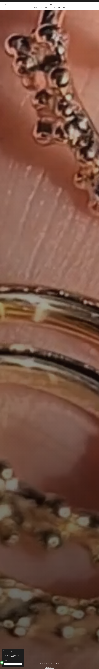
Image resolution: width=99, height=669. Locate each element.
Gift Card (47, 7)
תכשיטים (59, 7)
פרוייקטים (41, 7)
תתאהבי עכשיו (49, 667)
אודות (64, 7)
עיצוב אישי (54, 7)
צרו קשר (35, 7)
